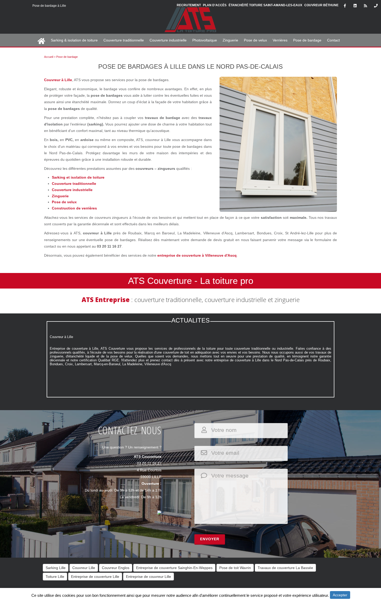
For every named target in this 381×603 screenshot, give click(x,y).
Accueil (48, 56)
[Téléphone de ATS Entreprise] (376, 5)
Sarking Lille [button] (56, 568)
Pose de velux (64, 202)
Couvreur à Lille (58, 80)
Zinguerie (60, 196)
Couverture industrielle (72, 190)
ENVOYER (209, 539)
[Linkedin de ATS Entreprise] (355, 5)
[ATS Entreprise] (190, 23)
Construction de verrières (74, 208)
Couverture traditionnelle (74, 183)
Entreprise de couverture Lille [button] (95, 576)
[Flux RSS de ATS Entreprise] (365, 5)
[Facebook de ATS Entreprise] (345, 5)
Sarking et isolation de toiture (78, 177)
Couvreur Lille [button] (83, 568)
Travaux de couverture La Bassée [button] (285, 568)
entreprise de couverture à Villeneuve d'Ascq (197, 255)
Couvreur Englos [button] (115, 568)
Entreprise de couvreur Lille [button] (148, 576)
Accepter (340, 595)
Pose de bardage (67, 56)
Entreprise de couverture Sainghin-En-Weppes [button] (174, 568)
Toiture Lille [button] (55, 576)
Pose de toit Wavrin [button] (235, 568)
